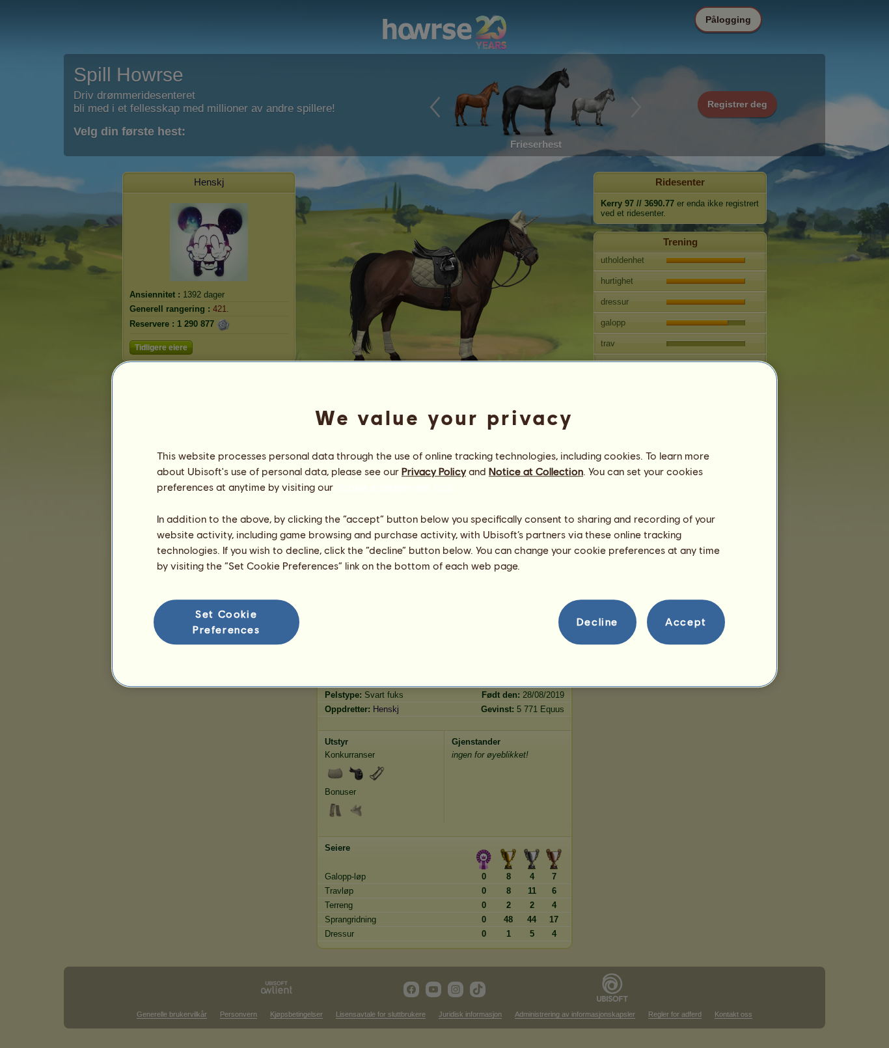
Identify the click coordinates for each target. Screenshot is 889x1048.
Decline (597, 622)
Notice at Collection (536, 471)
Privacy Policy (434, 471)
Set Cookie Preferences (226, 621)
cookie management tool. (395, 487)
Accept (686, 622)
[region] (444, 524)
